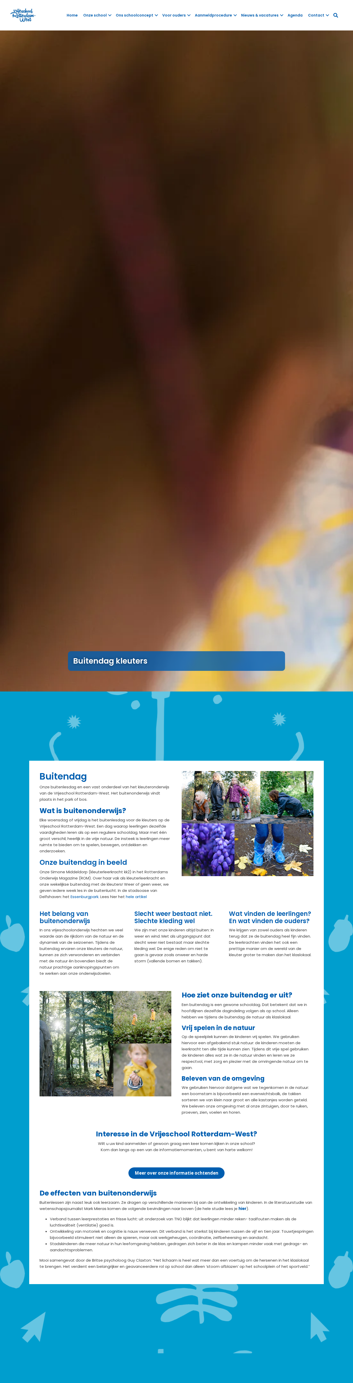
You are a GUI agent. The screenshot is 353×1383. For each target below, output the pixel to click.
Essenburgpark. (84, 896)
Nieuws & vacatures (260, 15)
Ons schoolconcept (134, 15)
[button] (110, 15)
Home (72, 15)
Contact (316, 15)
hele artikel (136, 896)
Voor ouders (174, 15)
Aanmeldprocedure (213, 15)
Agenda (295, 15)
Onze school (95, 15)
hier (243, 1208)
